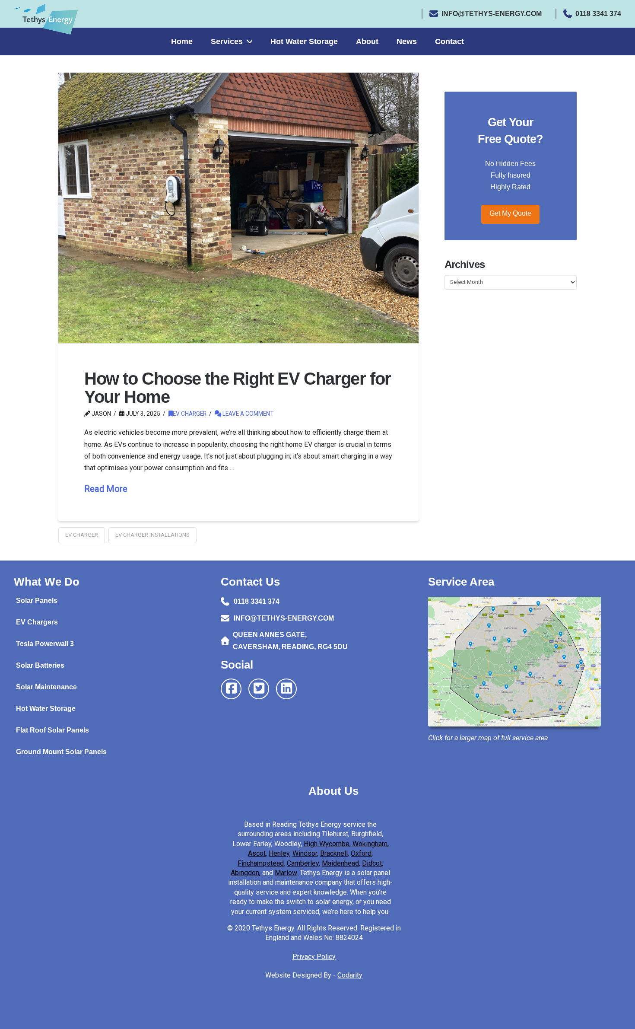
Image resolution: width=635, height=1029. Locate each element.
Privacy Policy (314, 957)
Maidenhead (340, 863)
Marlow (286, 873)
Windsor (304, 853)
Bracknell (334, 853)
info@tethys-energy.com (491, 13)
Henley (279, 853)
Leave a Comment (247, 413)
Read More (105, 489)
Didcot (372, 863)
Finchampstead (261, 863)
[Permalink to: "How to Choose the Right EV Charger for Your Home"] (238, 208)
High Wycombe (326, 844)
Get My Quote (510, 213)
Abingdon (245, 873)
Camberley (303, 863)
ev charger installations (152, 535)
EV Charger (189, 413)
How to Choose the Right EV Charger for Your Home (237, 387)
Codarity (349, 975)
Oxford (361, 853)
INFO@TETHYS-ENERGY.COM (284, 618)
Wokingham (369, 844)
